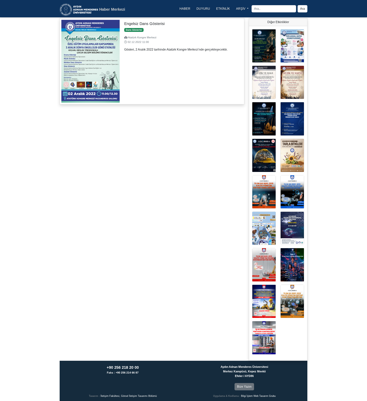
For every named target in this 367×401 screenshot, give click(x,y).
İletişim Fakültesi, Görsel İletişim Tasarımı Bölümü (129, 396)
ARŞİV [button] (241, 8)
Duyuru (203, 8)
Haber (184, 8)
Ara (302, 8)
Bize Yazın (244, 386)
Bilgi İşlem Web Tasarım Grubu (258, 396)
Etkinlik (223, 8)
